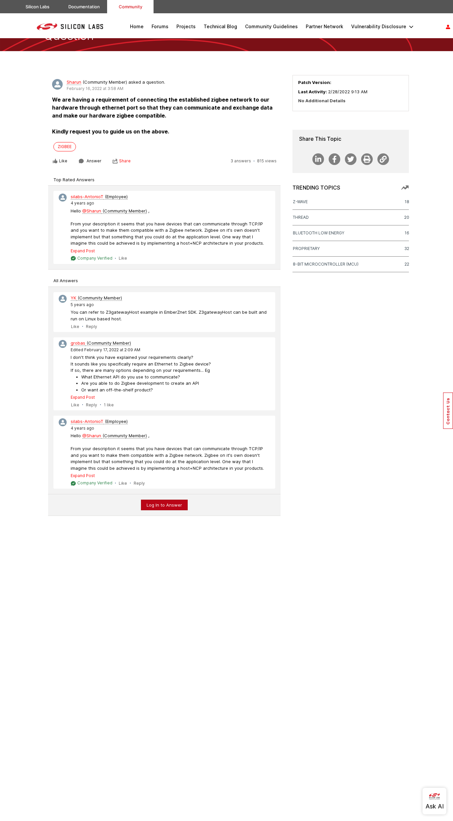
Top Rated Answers (74, 179)
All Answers (65, 280)
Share (125, 160)
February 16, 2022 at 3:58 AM (95, 88)
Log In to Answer (164, 505)
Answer (94, 160)
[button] (448, 410)
